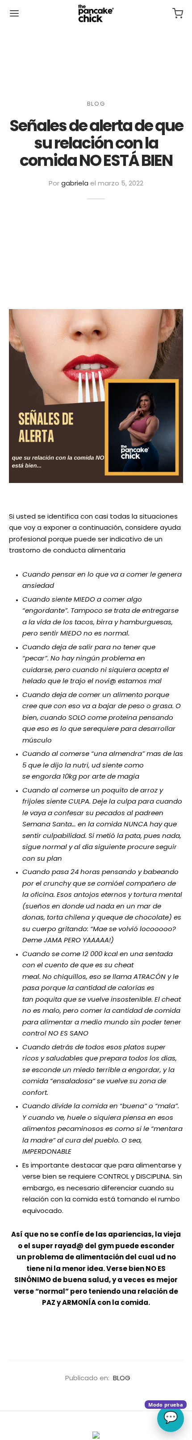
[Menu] (14, 13)
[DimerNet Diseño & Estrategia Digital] (96, 1435)
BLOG (96, 104)
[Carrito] (177, 13)
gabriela (74, 184)
